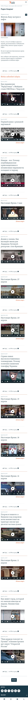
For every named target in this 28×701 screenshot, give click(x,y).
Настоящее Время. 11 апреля (10, 568)
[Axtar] (24, 699)
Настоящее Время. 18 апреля (10, 445)
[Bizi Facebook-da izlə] (4, 699)
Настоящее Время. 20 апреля (11, 326)
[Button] (5, 71)
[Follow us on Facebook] (2, 690)
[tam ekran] (23, 104)
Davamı (14, 680)
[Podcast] (18, 690)
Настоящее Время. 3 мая (9, 208)
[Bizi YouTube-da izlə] (17, 699)
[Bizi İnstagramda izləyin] (11, 699)
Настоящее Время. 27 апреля (10, 287)
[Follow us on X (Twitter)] (9, 690)
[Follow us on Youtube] (12, 690)
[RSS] (15, 690)
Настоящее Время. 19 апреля (10, 407)
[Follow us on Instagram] (5, 690)
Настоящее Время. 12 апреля (10, 484)
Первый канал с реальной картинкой (13, 130)
